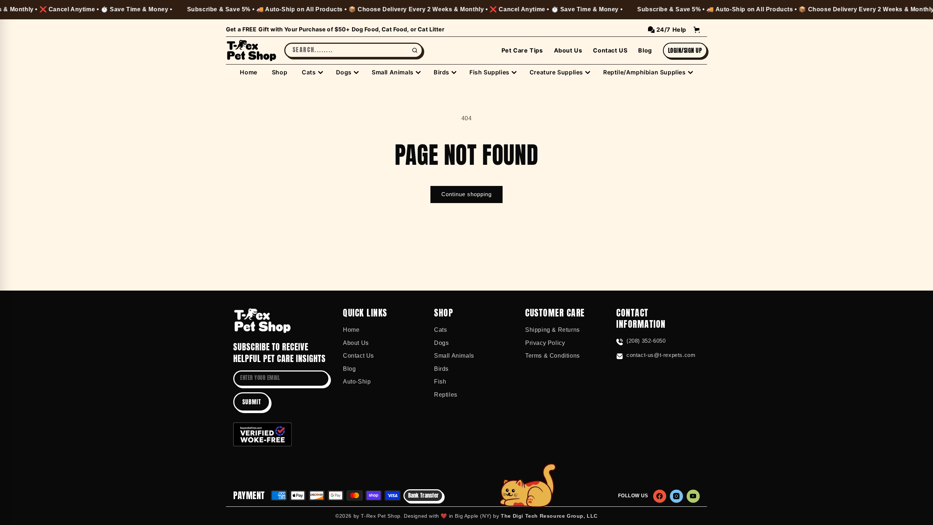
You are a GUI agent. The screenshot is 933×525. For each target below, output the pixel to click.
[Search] (415, 50)
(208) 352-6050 (645, 341)
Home (351, 330)
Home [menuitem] (248, 72)
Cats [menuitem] (309, 72)
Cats (440, 330)
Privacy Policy (545, 343)
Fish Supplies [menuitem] (489, 72)
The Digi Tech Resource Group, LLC (549, 516)
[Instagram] (676, 496)
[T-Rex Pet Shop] (262, 320)
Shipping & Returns (552, 330)
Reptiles (445, 395)
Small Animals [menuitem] (393, 72)
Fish (440, 381)
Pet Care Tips (522, 50)
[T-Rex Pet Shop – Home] (251, 50)
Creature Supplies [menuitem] (556, 72)
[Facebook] (659, 496)
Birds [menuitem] (441, 72)
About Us (568, 50)
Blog (645, 50)
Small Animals (454, 356)
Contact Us (358, 356)
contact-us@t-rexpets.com (660, 355)
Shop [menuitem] (279, 72)
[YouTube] (693, 496)
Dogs (441, 343)
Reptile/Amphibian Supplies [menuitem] (644, 72)
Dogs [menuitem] (344, 72)
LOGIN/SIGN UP (685, 50)
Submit (251, 401)
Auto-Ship (357, 381)
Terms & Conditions (552, 356)
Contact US (610, 50)
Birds (441, 369)
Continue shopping (466, 194)
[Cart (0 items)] (697, 30)
